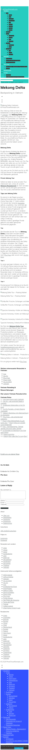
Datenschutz (7, 523)
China (10, 17)
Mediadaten (7, 517)
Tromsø (5, 604)
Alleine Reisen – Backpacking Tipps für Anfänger (16, 66)
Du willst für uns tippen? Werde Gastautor (15, 77)
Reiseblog (6, 11)
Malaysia (11, 24)
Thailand (11, 28)
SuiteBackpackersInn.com (9, 347)
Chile (10, 50)
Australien (8, 32)
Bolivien (10, 52)
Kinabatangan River (10, 586)
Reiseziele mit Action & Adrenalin (13, 60)
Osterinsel (11, 54)
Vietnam (10, 30)
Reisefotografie (7, 70)
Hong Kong (11, 19)
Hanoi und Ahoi (9, 434)
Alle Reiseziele (9, 58)
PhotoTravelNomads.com (9, 9)
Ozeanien (8, 43)
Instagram (4, 538)
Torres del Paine (8, 602)
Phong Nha (7, 380)
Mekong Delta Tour (17, 326)
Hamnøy (6, 579)
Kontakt (6, 72)
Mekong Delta (8, 590)
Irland (10, 39)
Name (3, 500)
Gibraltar (10, 37)
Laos (10, 22)
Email (3, 502)
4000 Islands (7, 575)
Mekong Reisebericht (8, 186)
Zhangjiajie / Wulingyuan (11, 608)
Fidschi (10, 47)
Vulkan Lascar (8, 606)
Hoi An (5, 376)
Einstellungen (18, 748)
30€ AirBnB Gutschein (8, 531)
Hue (4, 374)
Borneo (10, 15)
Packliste (8, 68)
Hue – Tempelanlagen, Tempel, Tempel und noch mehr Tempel (12, 427)
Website (3, 504)
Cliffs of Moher (8, 577)
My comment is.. (6, 490)
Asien (7, 13)
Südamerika (8, 49)
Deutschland (11, 35)
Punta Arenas (8, 598)
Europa (7, 34)
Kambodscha (12, 20)
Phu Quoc (4, 159)
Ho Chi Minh (23, 155)
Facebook (4, 540)
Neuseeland (11, 45)
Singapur (11, 26)
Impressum (8, 75)
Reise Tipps (6, 64)
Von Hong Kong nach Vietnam (13, 399)
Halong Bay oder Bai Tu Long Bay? (15, 436)
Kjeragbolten (7, 588)
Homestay (21, 203)
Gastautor (6, 519)
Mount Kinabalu (8, 592)
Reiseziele (6, 56)
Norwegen (11, 41)
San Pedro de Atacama (11, 600)
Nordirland (6, 561)
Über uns (6, 515)
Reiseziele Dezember (10, 62)
